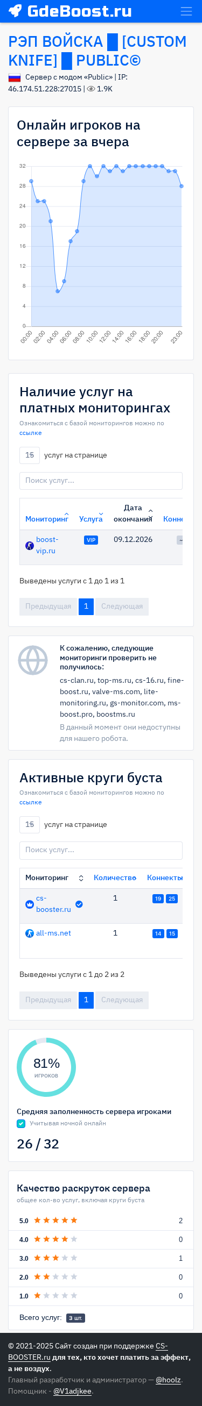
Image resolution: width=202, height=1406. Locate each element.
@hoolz (168, 1380)
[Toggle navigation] (186, 11)
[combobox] (29, 455)
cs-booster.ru (53, 904)
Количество (115, 878)
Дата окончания (133, 513)
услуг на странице (66, 455)
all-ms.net (53, 933)
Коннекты (165, 878)
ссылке (30, 433)
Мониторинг (46, 519)
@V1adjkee (72, 1391)
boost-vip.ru (47, 545)
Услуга (91, 519)
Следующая (122, 606)
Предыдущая (48, 606)
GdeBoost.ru (80, 11)
